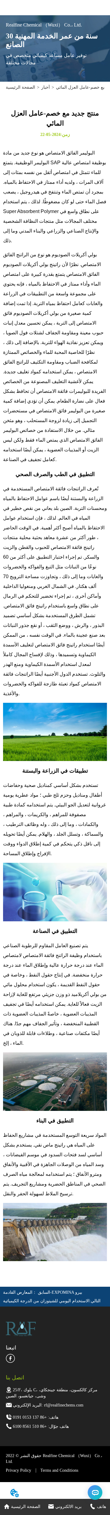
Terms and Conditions (59, 1470)
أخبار (45, 87)
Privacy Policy (18, 1470)
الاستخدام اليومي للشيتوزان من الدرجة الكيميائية (46, 1301)
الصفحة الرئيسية (20, 87)
